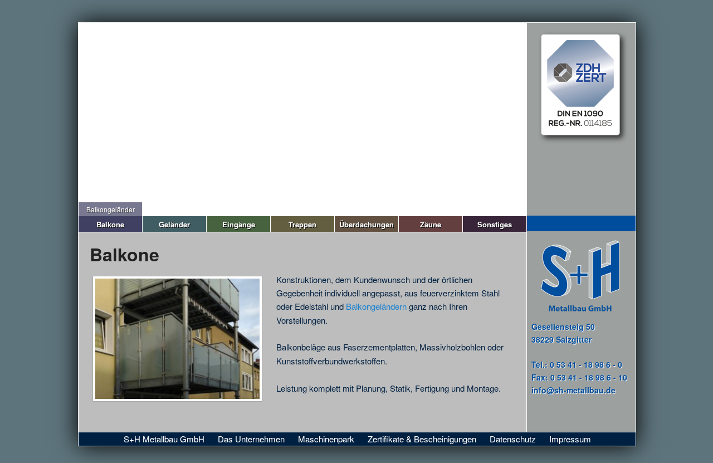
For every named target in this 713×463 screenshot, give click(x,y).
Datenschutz (513, 439)
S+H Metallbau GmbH (164, 439)
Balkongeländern (377, 306)
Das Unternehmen (251, 439)
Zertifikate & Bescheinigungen (422, 439)
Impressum (570, 439)
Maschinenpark (326, 439)
